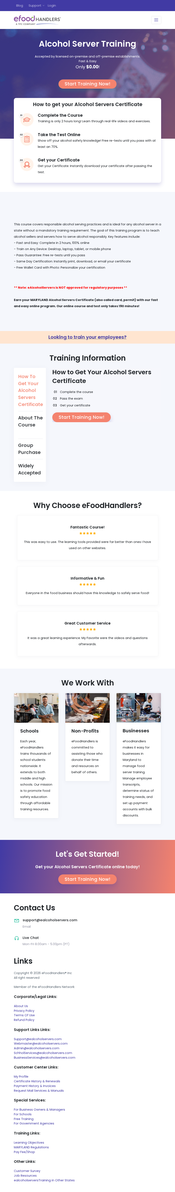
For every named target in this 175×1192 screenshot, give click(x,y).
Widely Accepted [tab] (29, 469)
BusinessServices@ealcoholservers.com (44, 1057)
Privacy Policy (24, 1011)
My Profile (21, 1076)
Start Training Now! (87, 84)
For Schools (23, 1114)
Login (52, 5)
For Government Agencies (34, 1123)
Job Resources (25, 1175)
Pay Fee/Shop (24, 1152)
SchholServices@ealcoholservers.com (43, 1053)
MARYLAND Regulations (31, 1147)
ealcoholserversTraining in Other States (44, 1180)
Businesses (136, 730)
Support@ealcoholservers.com (38, 1039)
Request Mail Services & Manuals (39, 1090)
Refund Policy (24, 1020)
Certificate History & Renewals (37, 1081)
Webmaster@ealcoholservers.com (41, 1043)
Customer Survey (27, 1171)
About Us (21, 1006)
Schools (29, 731)
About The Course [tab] (30, 421)
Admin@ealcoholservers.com (36, 1048)
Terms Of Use (24, 1015)
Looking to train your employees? (87, 337)
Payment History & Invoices (35, 1086)
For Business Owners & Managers (39, 1109)
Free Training (24, 1119)
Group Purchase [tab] (29, 449)
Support (35, 5)
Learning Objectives (29, 1142)
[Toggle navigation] (156, 20)
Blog (19, 5)
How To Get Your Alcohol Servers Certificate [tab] (30, 390)
